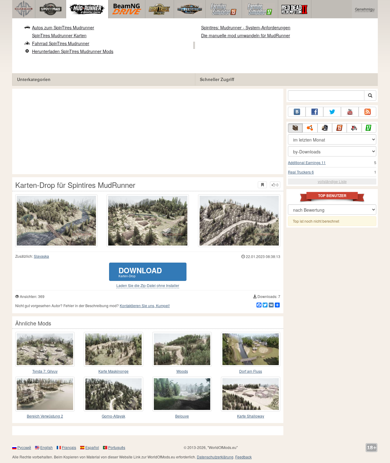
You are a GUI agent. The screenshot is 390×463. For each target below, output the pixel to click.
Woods (182, 371)
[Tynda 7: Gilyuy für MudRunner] (45, 349)
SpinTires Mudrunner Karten (59, 35)
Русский (24, 447)
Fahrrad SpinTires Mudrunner (60, 43)
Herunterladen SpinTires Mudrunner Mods (72, 51)
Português (116, 447)
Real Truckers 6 (301, 171)
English (46, 447)
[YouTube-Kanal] (350, 112)
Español (92, 447)
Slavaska (41, 256)
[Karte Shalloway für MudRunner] (250, 394)
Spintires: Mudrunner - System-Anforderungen (245, 27)
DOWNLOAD (140, 271)
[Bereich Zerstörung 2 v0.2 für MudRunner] (45, 394)
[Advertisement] (147, 131)
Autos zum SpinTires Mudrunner (63, 27)
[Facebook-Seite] (314, 112)
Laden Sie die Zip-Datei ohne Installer (147, 285)
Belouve (182, 415)
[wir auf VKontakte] (297, 112)
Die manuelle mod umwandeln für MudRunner (245, 35)
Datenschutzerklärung (215, 456)
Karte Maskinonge (113, 371)
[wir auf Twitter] (332, 112)
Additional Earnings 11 (307, 162)
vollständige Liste (332, 181)
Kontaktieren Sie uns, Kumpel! (145, 305)
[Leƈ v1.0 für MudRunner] (182, 349)
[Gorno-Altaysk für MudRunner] (113, 394)
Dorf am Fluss (250, 371)
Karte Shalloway (250, 415)
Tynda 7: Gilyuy (45, 371)
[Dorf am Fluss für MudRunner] (250, 349)
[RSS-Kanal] (367, 112)
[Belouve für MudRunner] (182, 394)
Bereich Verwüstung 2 (45, 415)
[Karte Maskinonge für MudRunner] (113, 349)
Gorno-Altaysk (113, 415)
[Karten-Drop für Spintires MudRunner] (56, 220)
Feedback (243, 456)
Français (69, 447)
